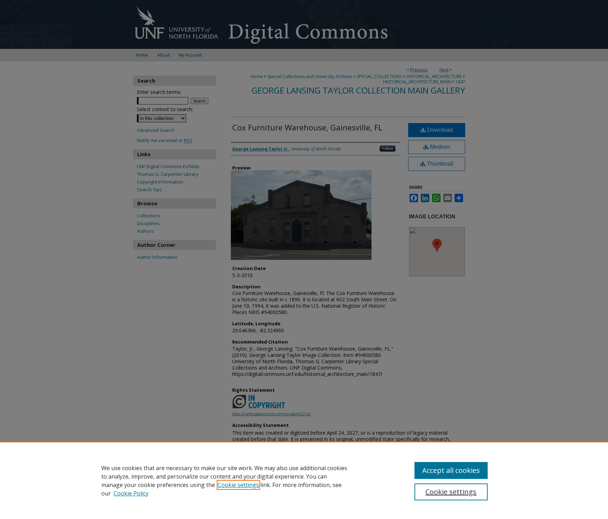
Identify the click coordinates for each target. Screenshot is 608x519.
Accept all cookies (451, 470)
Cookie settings (238, 485)
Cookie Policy (131, 493)
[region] (304, 480)
